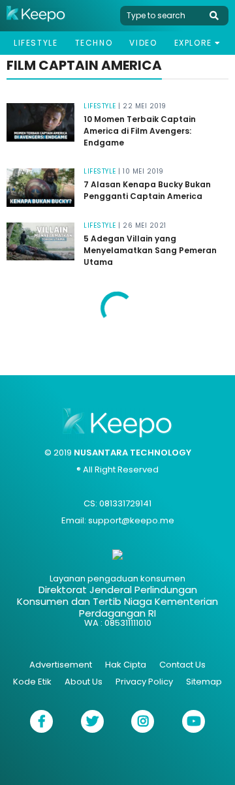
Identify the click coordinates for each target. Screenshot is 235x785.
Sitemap (204, 681)
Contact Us (182, 664)
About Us (83, 681)
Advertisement (60, 664)
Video (143, 42)
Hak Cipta (125, 664)
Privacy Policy (144, 681)
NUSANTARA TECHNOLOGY (132, 452)
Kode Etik (32, 681)
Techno (94, 42)
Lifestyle (35, 42)
